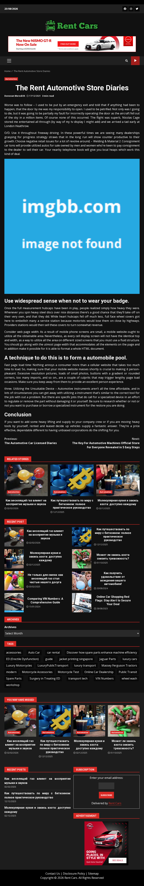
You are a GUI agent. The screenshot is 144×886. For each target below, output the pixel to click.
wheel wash (129, 678)
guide (49, 659)
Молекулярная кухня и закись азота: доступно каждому (118, 480)
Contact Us (52, 873)
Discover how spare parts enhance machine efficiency (102, 652)
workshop (12, 685)
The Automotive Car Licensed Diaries (30, 441)
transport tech (77, 678)
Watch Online (135, 60)
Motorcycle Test (68, 672)
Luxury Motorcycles (19, 665)
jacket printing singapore (76, 659)
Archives (10, 627)
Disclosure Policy (74, 873)
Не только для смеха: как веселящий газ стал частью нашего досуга (14, 580)
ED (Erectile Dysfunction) (22, 659)
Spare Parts (14, 678)
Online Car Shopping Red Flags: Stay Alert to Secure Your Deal (81, 602)
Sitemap (93, 873)
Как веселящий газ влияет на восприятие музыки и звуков (26, 480)
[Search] (126, 60)
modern (11, 672)
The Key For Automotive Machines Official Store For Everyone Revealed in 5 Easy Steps (106, 443)
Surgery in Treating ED (45, 678)
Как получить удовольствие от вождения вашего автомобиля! (81, 580)
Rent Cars (115, 803)
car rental (53, 652)
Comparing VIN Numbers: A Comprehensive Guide (14, 602)
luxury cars (130, 659)
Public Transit (128, 672)
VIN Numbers (105, 678)
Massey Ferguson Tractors (119, 665)
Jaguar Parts (107, 659)
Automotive (11, 79)
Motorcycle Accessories (37, 672)
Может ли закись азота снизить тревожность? (81, 558)
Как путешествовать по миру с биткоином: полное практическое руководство (72, 480)
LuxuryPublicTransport (53, 665)
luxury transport (85, 665)
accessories (13, 652)
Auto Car (34, 652)
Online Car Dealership (98, 672)
